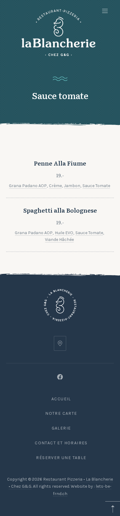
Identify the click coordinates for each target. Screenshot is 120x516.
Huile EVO (64, 232)
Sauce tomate (96, 185)
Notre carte (61, 413)
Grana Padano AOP (28, 185)
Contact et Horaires (61, 443)
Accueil (61, 399)
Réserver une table (61, 457)
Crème (55, 185)
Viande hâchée (59, 239)
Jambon (72, 185)
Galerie (61, 428)
